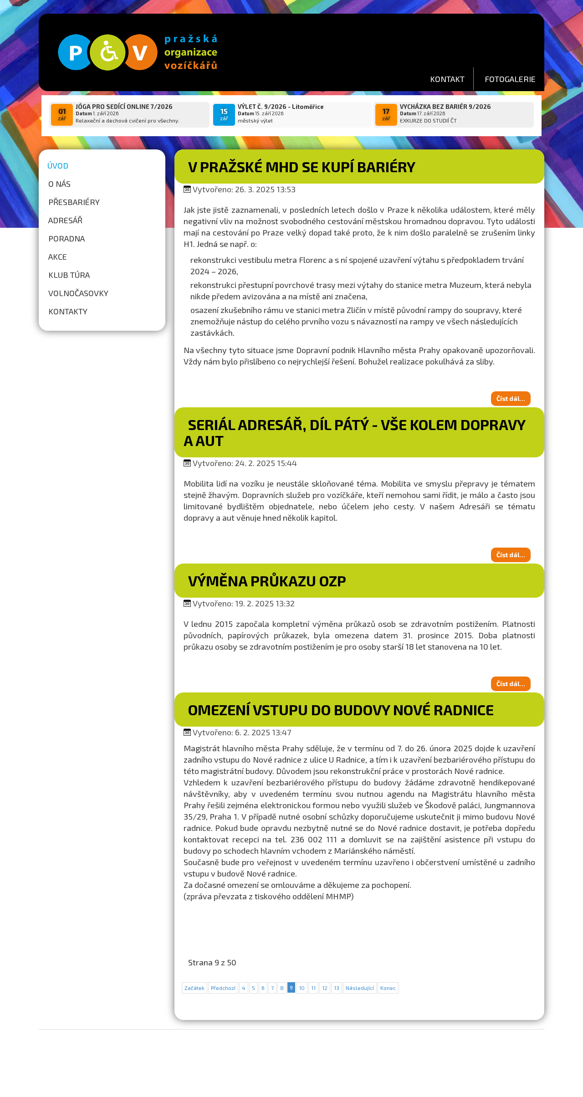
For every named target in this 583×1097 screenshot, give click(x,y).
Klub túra (69, 275)
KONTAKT (447, 79)
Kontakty (67, 311)
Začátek (194, 987)
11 (313, 987)
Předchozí (223, 987)
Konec (388, 987)
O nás (59, 184)
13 (336, 987)
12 (324, 987)
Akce (57, 256)
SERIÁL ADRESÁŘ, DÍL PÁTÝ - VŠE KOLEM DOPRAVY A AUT (354, 432)
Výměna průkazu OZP (267, 580)
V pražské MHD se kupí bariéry (301, 166)
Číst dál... (510, 398)
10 (302, 987)
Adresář (65, 220)
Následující (360, 987)
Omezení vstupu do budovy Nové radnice (341, 709)
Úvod (57, 165)
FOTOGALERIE (510, 79)
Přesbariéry (74, 202)
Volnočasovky (78, 293)
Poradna (66, 238)
